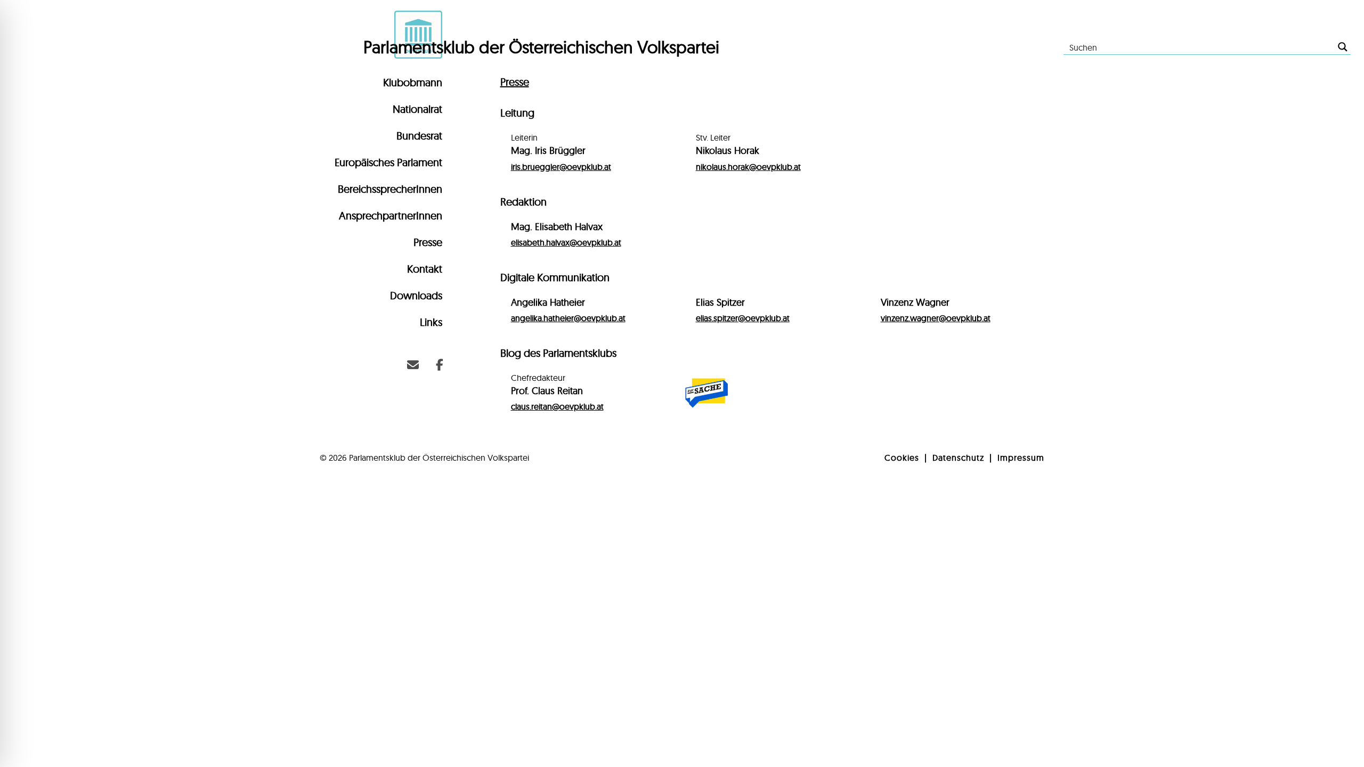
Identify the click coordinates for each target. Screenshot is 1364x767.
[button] (413, 365)
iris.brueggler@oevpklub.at (561, 166)
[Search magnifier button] (1343, 47)
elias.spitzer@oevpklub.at (743, 318)
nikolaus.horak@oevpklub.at (748, 166)
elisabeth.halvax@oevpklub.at (566, 242)
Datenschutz (958, 457)
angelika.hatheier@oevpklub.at (568, 318)
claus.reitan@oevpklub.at (557, 406)
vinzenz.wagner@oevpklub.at (935, 318)
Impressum (1020, 457)
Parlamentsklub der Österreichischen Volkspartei (541, 47)
